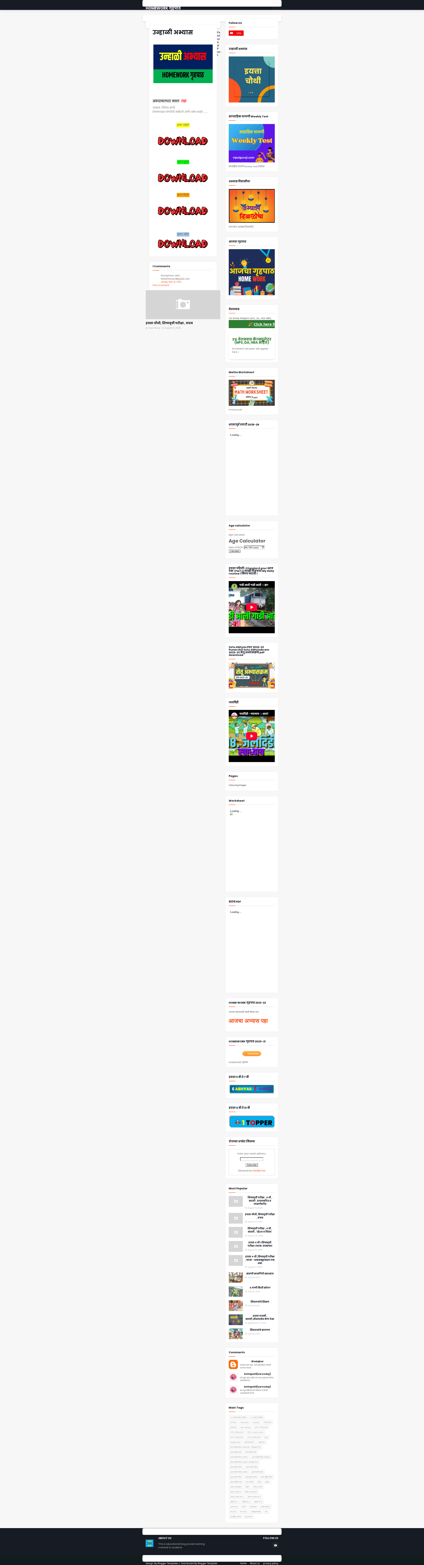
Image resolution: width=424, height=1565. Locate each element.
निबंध (247, 1487)
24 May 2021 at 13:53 (171, 281)
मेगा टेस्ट (233, 1511)
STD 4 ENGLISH (253, 1437)
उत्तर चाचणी (249, 1482)
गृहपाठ (267, 1482)
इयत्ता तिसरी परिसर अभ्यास (238, 1472)
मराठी (243, 1506)
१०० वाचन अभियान (257, 1417)
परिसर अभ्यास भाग (251, 1491)
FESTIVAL (267, 1422)
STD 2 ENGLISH (236, 1432)
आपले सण (261, 1442)
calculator (244, 1422)
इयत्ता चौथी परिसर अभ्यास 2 (261, 1457)
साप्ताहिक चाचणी (235, 1516)
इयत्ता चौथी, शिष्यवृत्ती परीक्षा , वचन (169, 323)
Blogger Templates (168, 1563)
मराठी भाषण (253, 1506)
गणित (259, 1482)
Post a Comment (161, 285)
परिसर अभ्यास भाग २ (254, 1496)
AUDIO (233, 1422)
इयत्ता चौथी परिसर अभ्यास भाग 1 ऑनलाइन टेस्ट (245, 1447)
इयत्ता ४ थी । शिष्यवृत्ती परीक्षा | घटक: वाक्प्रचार (260, 1244)
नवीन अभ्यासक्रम (236, 1487)
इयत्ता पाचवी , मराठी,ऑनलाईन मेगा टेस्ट (259, 1317)
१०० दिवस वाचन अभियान (238, 1417)
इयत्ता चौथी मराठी (235, 1452)
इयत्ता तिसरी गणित (236, 1467)
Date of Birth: (236, 547)
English (256, 1422)
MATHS (233, 1427)
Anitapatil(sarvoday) (257, 1374)
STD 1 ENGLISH (261, 1427)
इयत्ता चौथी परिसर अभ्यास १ (239, 1457)
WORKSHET (249, 1442)
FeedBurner (259, 1170)
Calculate (234, 551)
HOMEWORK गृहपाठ (163, 8)
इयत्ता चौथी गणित (250, 1452)
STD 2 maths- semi (255, 1432)
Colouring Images (237, 785)
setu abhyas (245, 1427)
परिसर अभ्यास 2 (235, 1491)
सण (266, 1511)
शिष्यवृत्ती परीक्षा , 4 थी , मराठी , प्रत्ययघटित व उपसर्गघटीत (260, 1201)
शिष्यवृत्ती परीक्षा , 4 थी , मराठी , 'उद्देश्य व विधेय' (260, 1230)
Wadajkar (257, 1361)
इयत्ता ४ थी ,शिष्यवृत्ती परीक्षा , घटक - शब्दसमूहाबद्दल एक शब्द (260, 1260)
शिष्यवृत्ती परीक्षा (256, 1511)
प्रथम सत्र (234, 1506)
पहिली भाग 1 (234, 1501)
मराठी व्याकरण (265, 1506)
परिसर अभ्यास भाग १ (237, 1496)
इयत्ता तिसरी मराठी (257, 1472)
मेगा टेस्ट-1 (243, 1511)
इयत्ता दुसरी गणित (235, 1477)
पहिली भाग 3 (246, 1501)
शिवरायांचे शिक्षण (260, 1301)
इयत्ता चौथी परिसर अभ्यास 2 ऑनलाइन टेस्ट (244, 1462)
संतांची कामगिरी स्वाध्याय (260, 1273)
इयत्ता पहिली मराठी (236, 1482)
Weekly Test (235, 1442)
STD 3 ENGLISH (236, 1437)
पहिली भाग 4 (258, 1501)
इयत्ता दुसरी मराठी (251, 1477)
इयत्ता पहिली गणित (266, 1477)
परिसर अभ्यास (257, 1487)
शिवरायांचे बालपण (260, 1330)
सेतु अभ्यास (248, 1516)
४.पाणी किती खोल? (259, 1287)
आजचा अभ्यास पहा (248, 1021)
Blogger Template (207, 1563)
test (266, 1437)
